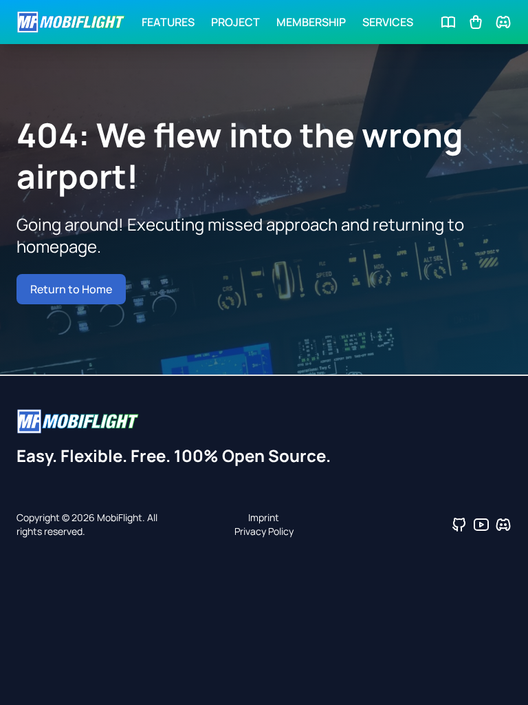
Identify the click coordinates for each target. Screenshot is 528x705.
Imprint (263, 517)
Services (387, 22)
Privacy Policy (264, 531)
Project (235, 22)
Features (168, 22)
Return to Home (71, 289)
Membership (311, 22)
